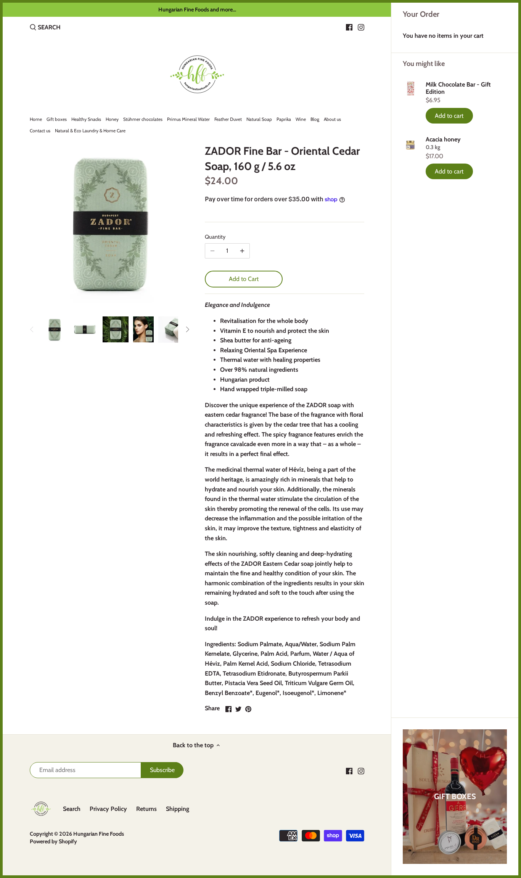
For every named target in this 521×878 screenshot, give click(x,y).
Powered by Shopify (53, 841)
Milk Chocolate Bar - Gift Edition (458, 88)
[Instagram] (361, 27)
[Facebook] (349, 27)
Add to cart (449, 115)
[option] (54, 329)
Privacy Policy (108, 808)
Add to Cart (244, 279)
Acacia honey (443, 139)
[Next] (187, 329)
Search (71, 808)
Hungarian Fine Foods (98, 833)
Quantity (215, 237)
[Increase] (242, 251)
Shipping (177, 808)
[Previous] (32, 329)
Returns (146, 808)
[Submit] (33, 28)
